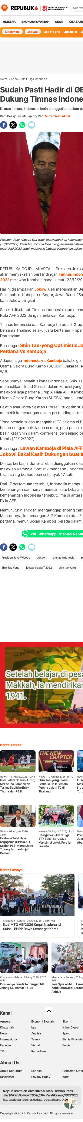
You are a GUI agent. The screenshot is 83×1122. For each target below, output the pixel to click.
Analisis (36, 1033)
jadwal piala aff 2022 (39, 567)
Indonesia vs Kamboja (42, 360)
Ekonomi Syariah (35, 21)
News (4, 1033)
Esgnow (5, 1045)
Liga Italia (70, 31)
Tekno (35, 1039)
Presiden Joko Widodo (15, 557)
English (67, 1045)
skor (59, 21)
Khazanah (6, 1027)
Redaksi (36, 1071)
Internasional (8, 1039)
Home (4, 79)
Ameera (5, 1021)
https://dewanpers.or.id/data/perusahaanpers (34, 1099)
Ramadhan (38, 1051)
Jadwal (32, 31)
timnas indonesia (63, 557)
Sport (66, 1033)
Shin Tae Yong (10, 567)
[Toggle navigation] (4, 7)
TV (2, 1051)
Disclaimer (7, 1077)
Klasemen (12, 31)
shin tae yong (67, 567)
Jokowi (41, 289)
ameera (9, 21)
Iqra (34, 1027)
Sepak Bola (18, 79)
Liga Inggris (51, 31)
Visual (35, 1045)
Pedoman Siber (72, 1071)
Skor (65, 1021)
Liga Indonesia (38, 79)
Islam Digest (70, 1027)
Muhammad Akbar (57, 116)
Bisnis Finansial (72, 1039)
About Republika (11, 1071)
